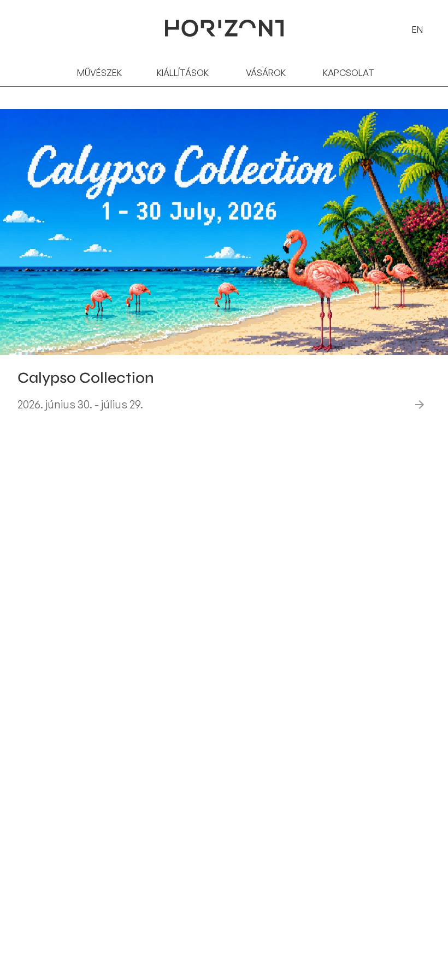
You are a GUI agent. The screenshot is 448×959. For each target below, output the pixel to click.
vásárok (266, 72)
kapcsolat (348, 72)
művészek (99, 72)
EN (417, 29)
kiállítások (183, 72)
